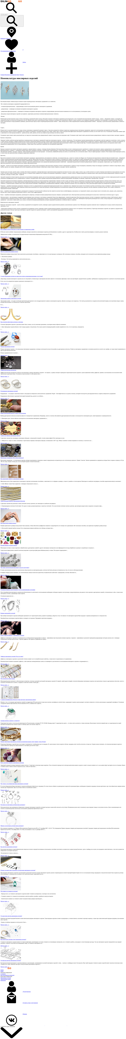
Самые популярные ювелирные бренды (10, 435)
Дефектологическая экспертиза (8, 370)
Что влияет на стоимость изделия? (9, 891)
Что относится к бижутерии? (8, 678)
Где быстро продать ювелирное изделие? (11, 960)
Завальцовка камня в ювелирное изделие (11, 298)
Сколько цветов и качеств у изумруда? (10, 720)
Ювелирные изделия (6, 977)
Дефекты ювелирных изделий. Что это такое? (12, 656)
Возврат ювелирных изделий (8, 613)
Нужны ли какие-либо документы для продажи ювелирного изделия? (18, 870)
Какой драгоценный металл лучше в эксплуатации (13, 413)
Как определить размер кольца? (8, 523)
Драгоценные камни (6, 979)
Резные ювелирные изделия (7, 346)
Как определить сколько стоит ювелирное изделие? (13, 939)
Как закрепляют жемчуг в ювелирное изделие (12, 478)
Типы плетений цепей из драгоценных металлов (13, 501)
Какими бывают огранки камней (9, 545)
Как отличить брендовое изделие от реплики (12, 322)
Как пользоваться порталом (7, 975)
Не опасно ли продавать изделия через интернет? (13, 804)
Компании (3, 980)
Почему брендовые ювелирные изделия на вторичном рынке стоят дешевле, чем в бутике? (23, 741)
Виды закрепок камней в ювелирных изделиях (12, 762)
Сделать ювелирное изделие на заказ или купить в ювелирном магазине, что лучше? (22, 276)
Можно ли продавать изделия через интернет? (12, 825)
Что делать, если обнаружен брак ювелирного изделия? (14, 783)
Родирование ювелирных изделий (9, 391)
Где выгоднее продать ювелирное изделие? (11, 916)
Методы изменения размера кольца (9, 251)
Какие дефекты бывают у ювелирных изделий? (12, 635)
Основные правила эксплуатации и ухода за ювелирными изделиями (18, 589)
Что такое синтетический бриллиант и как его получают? (15, 567)
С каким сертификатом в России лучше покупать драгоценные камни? (18, 699)
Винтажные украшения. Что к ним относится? (12, 457)
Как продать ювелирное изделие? (9, 846)
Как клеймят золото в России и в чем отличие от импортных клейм (17, 229)
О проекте (3, 973)
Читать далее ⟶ (5, 237)
